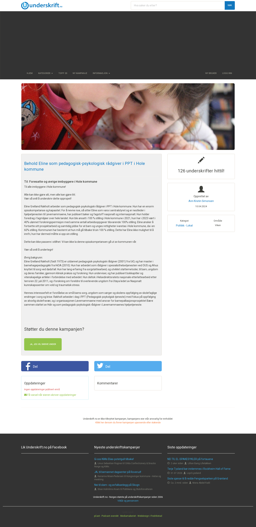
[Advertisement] (128, 39)
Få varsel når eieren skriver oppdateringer (51, 394)
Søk (230, 5)
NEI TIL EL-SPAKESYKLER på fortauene (190, 459)
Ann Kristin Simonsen (201, 200)
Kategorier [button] (44, 73)
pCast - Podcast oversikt (106, 516)
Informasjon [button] (100, 73)
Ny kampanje (80, 73)
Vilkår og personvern (128, 500)
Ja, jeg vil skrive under (43, 344)
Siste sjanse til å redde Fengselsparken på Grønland (197, 478)
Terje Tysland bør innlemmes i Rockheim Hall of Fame (199, 468)
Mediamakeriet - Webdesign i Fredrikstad (141, 516)
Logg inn (227, 73)
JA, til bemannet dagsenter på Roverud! (117, 471)
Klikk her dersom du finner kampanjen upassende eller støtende (128, 422)
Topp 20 (62, 73)
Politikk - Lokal (184, 225)
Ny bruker (211, 73)
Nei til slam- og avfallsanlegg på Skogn (117, 484)
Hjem (30, 73)
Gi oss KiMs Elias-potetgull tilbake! (114, 459)
